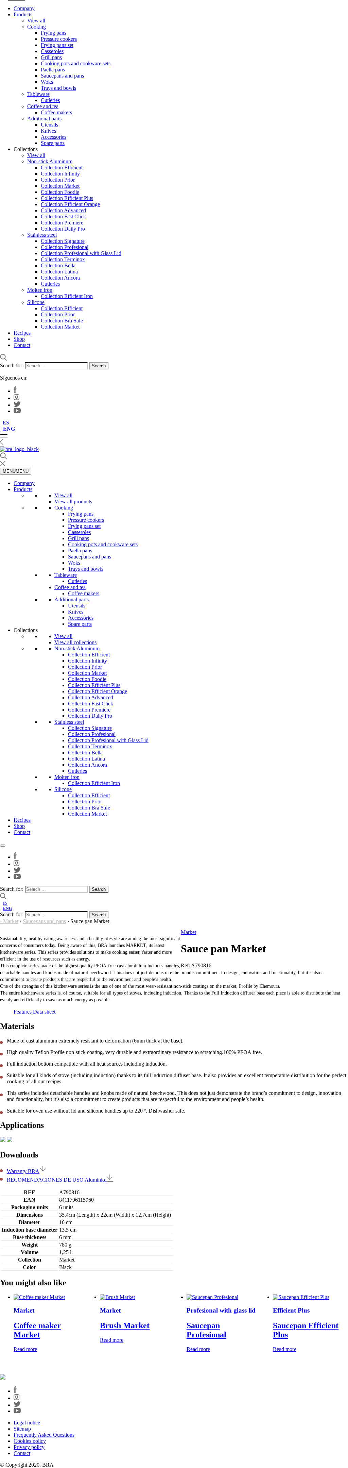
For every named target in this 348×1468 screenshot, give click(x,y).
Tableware (38, 94)
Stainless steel (42, 235)
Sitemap (22, 1429)
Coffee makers (56, 112)
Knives (48, 131)
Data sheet (44, 1012)
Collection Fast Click (63, 216)
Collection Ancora (60, 278)
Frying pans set (57, 45)
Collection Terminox (63, 259)
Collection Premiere (62, 223)
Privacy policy (29, 1447)
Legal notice (27, 1422)
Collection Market (60, 186)
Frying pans (53, 33)
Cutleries (50, 100)
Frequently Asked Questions (44, 1435)
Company (24, 8)
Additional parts (44, 118)
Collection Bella (58, 265)
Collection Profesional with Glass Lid (81, 253)
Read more (25, 1349)
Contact (22, 345)
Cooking (36, 27)
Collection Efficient (62, 167)
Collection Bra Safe (62, 320)
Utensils (49, 125)
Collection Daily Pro (63, 229)
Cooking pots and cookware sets (75, 63)
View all (36, 20)
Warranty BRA (23, 1171)
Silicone (36, 302)
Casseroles (52, 51)
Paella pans (53, 69)
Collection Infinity (60, 174)
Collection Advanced (63, 210)
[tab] (23, 1012)
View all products (73, 501)
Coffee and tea (42, 106)
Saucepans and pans (62, 76)
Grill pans (51, 57)
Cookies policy (30, 1441)
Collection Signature (63, 241)
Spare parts (53, 143)
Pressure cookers (59, 39)
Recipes (22, 333)
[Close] (2, 846)
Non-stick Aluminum (49, 161)
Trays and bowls (58, 88)
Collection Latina (59, 271)
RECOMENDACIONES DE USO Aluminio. (56, 1180)
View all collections (75, 642)
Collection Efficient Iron (67, 296)
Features (23, 1012)
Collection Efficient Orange (70, 204)
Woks (47, 82)
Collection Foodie (60, 192)
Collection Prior (58, 180)
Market (10, 921)
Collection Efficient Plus (67, 198)
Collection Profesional (64, 247)
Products (23, 14)
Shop (19, 339)
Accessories (53, 137)
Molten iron (39, 290)
